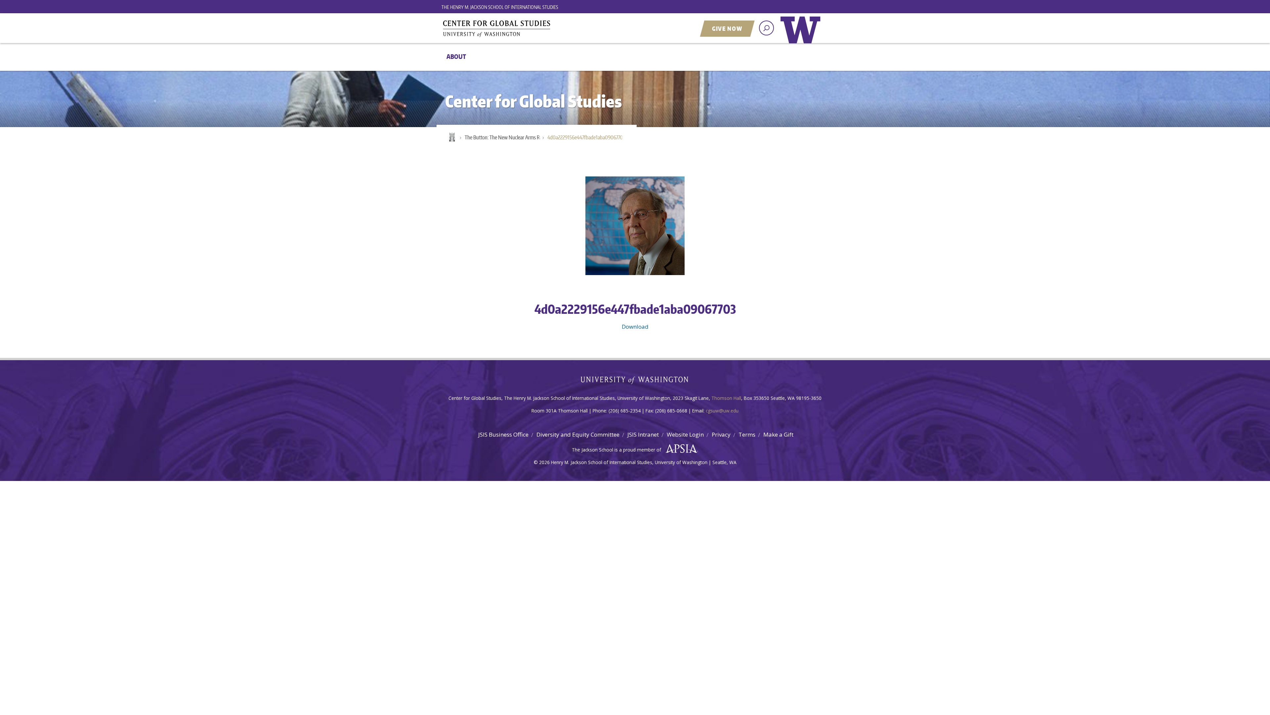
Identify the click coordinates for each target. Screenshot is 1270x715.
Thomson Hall (726, 398)
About (456, 56)
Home (451, 137)
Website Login (685, 434)
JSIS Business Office (503, 434)
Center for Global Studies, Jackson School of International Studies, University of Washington (524, 29)
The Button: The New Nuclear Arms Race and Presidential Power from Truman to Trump (506, 137)
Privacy (721, 434)
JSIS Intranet (643, 434)
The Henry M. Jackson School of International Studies (500, 7)
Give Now (727, 28)
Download (635, 326)
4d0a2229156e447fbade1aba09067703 (586, 137)
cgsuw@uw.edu (722, 410)
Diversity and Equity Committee (577, 434)
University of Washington (802, 35)
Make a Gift (778, 434)
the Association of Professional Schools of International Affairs (679, 448)
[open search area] (766, 28)
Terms (747, 434)
